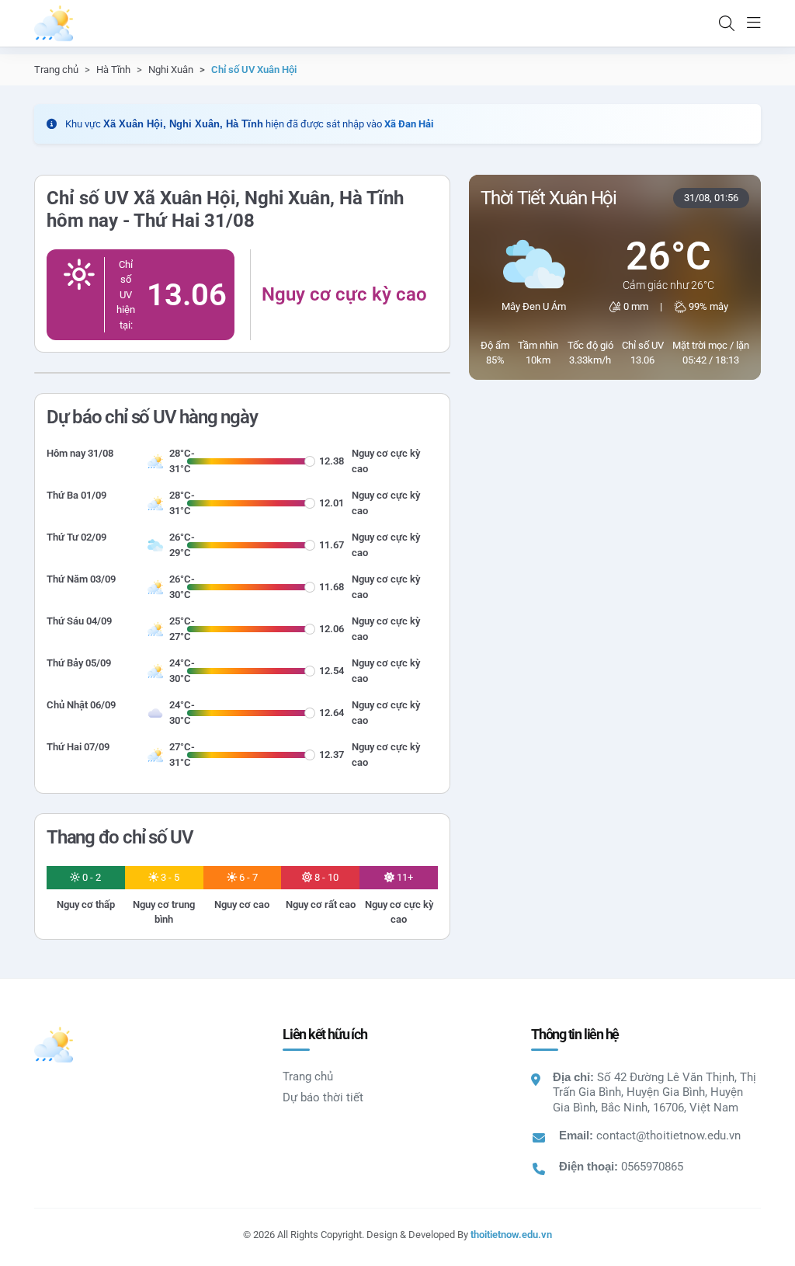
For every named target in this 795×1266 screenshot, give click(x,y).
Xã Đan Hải (408, 124)
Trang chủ (56, 69)
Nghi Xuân (170, 69)
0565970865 (652, 1167)
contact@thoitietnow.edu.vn (668, 1136)
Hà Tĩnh (113, 69)
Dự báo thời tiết (323, 1097)
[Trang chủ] (53, 23)
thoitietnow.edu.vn (511, 1234)
